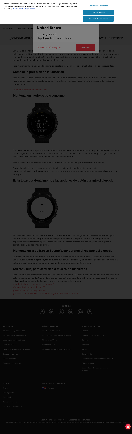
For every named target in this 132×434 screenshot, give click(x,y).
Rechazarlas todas (98, 12)
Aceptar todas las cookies (98, 19)
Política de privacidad (27, 9)
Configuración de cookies (98, 6)
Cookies (15, 9)
